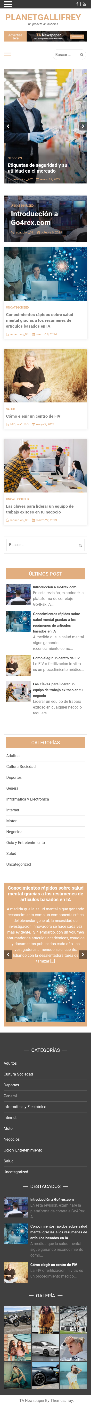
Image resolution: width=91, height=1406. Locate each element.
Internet (12, 810)
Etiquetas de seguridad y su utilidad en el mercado (37, 168)
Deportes (14, 777)
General (12, 788)
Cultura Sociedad (21, 766)
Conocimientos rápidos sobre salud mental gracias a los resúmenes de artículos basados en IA (39, 320)
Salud (10, 409)
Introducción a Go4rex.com (34, 218)
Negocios (15, 158)
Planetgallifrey (43, 17)
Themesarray (61, 1400)
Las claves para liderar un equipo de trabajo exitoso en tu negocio (58, 690)
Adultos (12, 755)
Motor (11, 821)
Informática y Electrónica (27, 799)
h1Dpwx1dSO (19, 424)
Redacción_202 (22, 179)
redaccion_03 (24, 232)
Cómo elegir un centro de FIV (33, 416)
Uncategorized (22, 205)
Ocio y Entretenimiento (25, 842)
